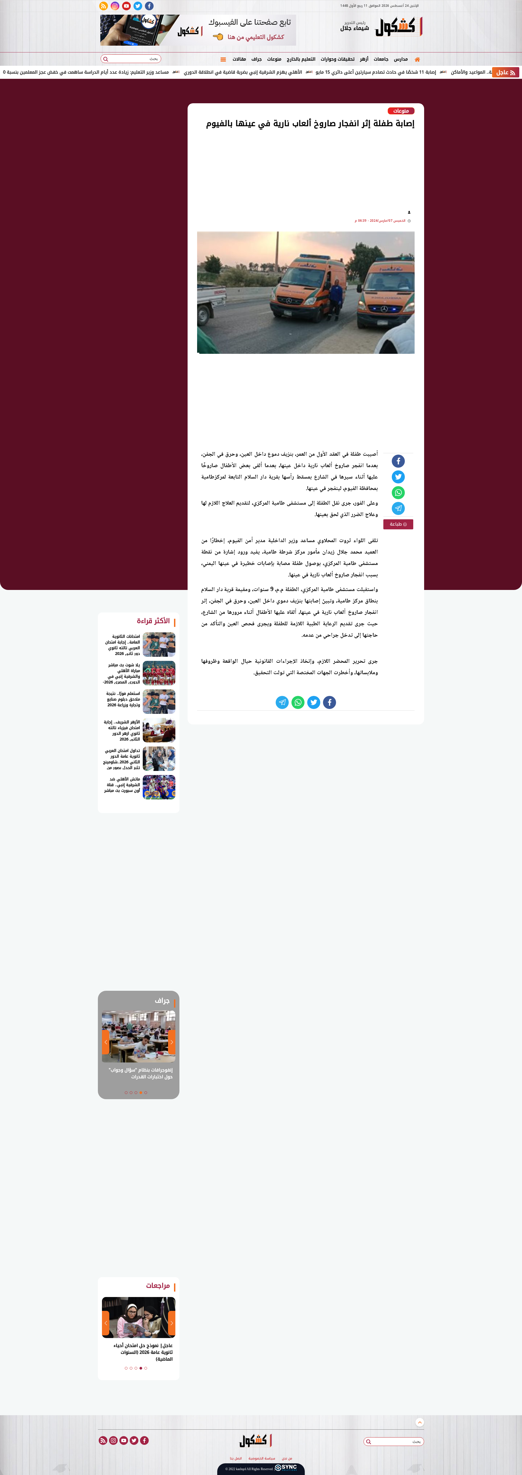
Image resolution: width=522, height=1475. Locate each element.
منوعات (274, 59)
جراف (256, 59)
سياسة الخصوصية (261, 1459)
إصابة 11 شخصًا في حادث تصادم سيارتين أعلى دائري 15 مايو (419, 72)
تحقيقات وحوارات (338, 59)
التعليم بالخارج (301, 59)
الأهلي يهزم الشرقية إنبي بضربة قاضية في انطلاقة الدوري (287, 72)
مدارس (401, 59)
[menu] (223, 59)
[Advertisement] (451, 168)
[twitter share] (398, 476)
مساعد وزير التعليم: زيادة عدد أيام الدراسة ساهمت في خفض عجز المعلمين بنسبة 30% (127, 72)
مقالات (239, 59)
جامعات (381, 59)
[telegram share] (398, 508)
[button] (145, 1092)
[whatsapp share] (398, 492)
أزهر (364, 59)
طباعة (396, 524)
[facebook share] (398, 461)
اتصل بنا (236, 1459)
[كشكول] (398, 27)
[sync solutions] (286, 1469)
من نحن (287, 1459)
